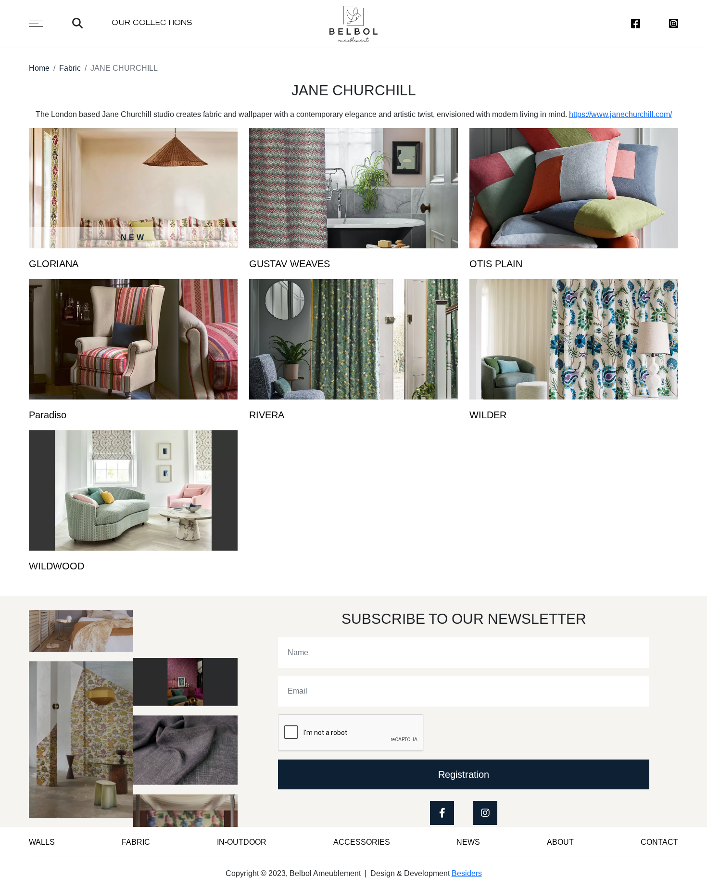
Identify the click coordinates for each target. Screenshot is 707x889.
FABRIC (136, 842)
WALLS (42, 842)
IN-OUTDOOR (241, 842)
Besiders (467, 873)
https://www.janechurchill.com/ (620, 114)
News (468, 842)
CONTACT (659, 842)
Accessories (361, 842)
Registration (463, 774)
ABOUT (560, 842)
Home (39, 68)
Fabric (70, 68)
